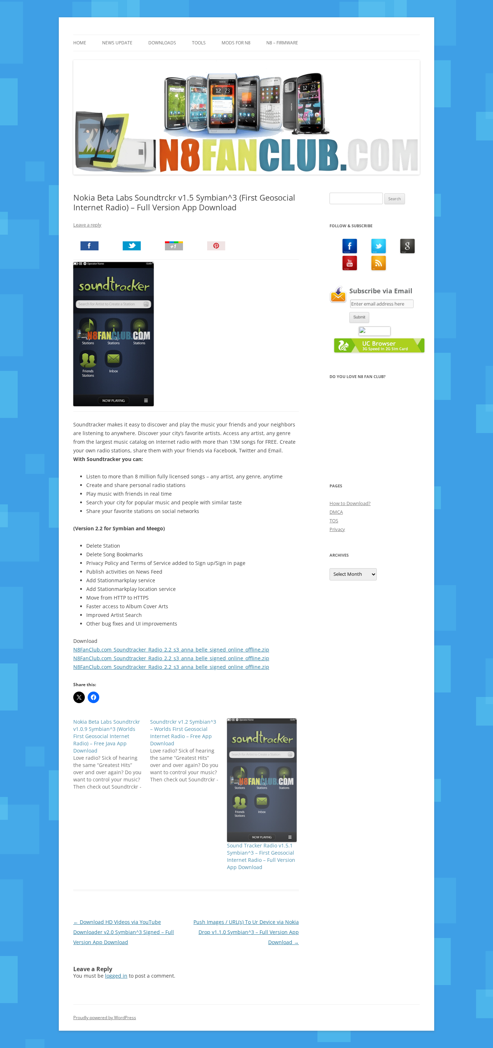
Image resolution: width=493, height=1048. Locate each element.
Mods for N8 (236, 43)
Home (79, 43)
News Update (117, 43)
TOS (334, 520)
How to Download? (350, 503)
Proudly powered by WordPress (104, 1017)
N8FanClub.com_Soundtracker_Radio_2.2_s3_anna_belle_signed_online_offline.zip (171, 649)
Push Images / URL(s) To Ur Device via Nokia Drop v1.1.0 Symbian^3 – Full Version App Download (246, 932)
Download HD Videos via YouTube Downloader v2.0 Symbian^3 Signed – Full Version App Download (123, 932)
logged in (116, 975)
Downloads (162, 43)
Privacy (337, 529)
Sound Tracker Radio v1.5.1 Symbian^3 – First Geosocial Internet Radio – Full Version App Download (261, 856)
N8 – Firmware (282, 43)
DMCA (336, 512)
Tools (199, 43)
